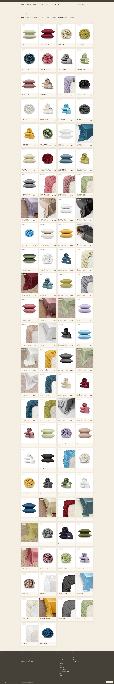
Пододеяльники (34, 17)
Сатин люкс (71, 17)
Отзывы (60, 675)
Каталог (22, 4)
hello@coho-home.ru (77, 661)
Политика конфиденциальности (27, 682)
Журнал (84, 4)
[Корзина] (92, 4)
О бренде (47, 4)
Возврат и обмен (62, 667)
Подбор (34, 4)
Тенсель (65, 17)
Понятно (110, 682)
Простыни (41, 17)
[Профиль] (90, 4)
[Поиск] (87, 4)
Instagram (75, 657)
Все (22, 17)
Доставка (61, 665)
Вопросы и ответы (62, 669)
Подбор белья (62, 659)
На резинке (47, 17)
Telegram (75, 659)
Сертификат (40, 4)
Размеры (79, 4)
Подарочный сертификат (64, 671)
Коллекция (28, 4)
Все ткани (60, 17)
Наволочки (54, 17)
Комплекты (27, 17)
